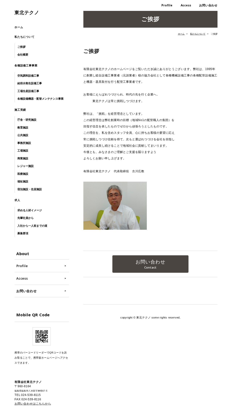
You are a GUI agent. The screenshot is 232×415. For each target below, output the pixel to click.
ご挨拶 (21, 46)
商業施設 (22, 158)
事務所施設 (24, 142)
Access (186, 5)
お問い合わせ (208, 5)
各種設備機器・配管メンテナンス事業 (40, 98)
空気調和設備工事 (28, 75)
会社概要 (22, 54)
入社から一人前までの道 (32, 225)
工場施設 (22, 150)
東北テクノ (26, 12)
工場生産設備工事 (28, 91)
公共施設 (22, 135)
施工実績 (20, 109)
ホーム (18, 27)
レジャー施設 (25, 165)
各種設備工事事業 (25, 65)
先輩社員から (25, 217)
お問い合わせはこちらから (32, 403)
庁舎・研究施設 (26, 119)
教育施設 (22, 127)
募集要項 (22, 233)
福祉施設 (22, 181)
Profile (167, 5)
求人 (17, 200)
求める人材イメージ (29, 210)
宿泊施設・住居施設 (29, 189)
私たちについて (24, 36)
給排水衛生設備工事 (29, 83)
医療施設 (22, 173)
